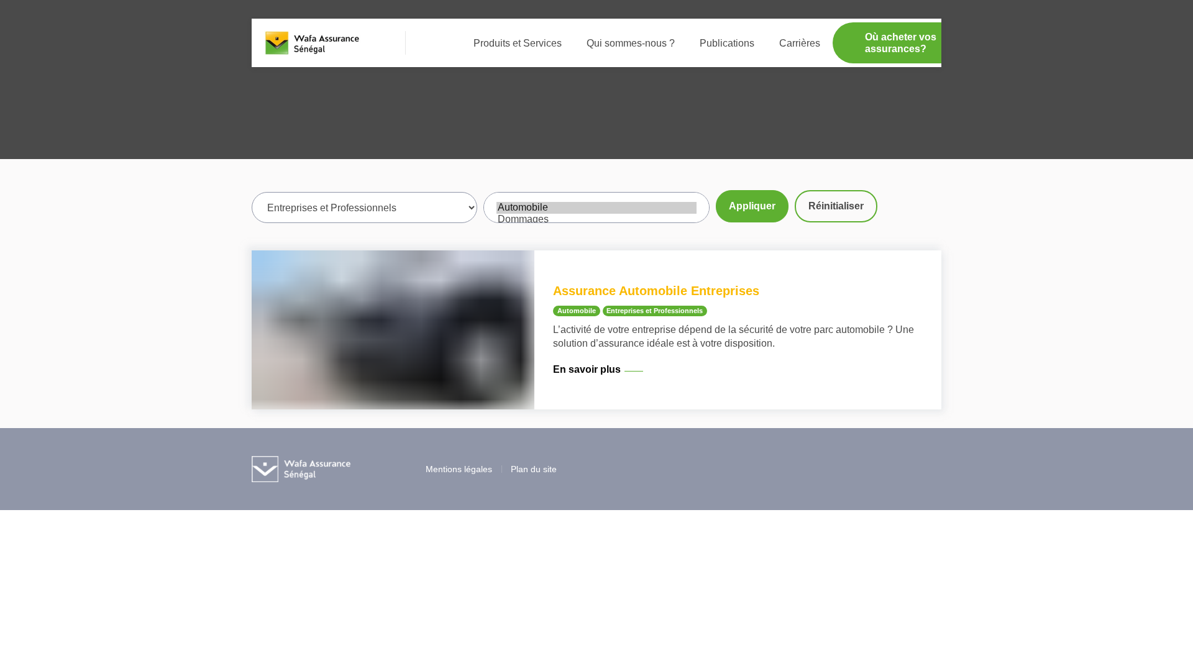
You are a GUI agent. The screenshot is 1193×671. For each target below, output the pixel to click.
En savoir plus (587, 369)
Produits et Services (517, 43)
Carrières (799, 43)
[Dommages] (596, 220)
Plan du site (534, 469)
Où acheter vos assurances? (900, 43)
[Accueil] (313, 42)
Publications (727, 43)
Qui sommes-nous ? (631, 43)
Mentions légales (459, 469)
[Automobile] (596, 208)
